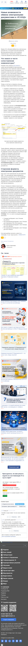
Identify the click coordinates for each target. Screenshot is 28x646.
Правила (3, 593)
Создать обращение (8, 619)
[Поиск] (5, 2)
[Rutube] (20, 641)
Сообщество (4, 588)
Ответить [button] (14, 516)
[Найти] (25, 545)
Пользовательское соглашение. (9, 628)
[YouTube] (17, 641)
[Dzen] (13, 641)
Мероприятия (7, 573)
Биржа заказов (8, 578)
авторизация (12, 536)
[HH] (9, 641)
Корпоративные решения (11, 563)
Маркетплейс (7, 568)
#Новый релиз (11, 241)
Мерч (5, 583)
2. (2, 520)
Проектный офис (8, 570)
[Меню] (2, 2)
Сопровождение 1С (9, 560)
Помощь (3, 595)
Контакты (3, 599)
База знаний (7, 552)
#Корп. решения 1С (4, 241)
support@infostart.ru (8, 616)
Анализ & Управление (10, 557)
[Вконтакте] (6, 641)
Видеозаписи (7, 576)
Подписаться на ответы (8, 504)
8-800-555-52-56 (6, 614)
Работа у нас (4, 597)
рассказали (16, 65)
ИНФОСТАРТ (22, 234)
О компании (5, 587)
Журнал (6, 549)
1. (1, 510)
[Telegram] (2, 641)
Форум (5, 581)
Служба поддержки (9, 602)
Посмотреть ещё (14, 467)
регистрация (5, 536)
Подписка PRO (5, 591)
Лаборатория (7, 555)
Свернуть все (22, 506)
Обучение (6, 565)
